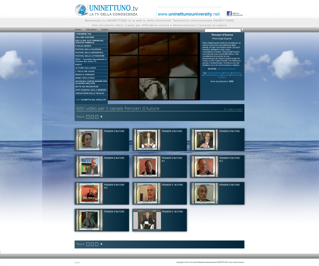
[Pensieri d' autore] (147, 202)
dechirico (235, 75)
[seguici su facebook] (233, 16)
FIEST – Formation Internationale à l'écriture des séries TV (91, 60)
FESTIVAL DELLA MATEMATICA (89, 53)
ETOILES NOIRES (83, 46)
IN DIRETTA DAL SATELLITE (93, 100)
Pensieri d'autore (114, 131)
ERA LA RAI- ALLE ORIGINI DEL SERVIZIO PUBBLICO (89, 42)
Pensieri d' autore (172, 185)
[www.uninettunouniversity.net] (188, 16)
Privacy (77, 262)
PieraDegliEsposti (212, 75)
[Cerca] (242, 30)
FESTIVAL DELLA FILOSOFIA (88, 49)
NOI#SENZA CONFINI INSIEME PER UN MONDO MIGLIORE (91, 82)
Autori (104, 29)
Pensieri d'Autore (227, 69)
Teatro (228, 73)
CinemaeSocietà (215, 73)
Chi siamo (91, 29)
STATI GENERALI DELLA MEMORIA (91, 90)
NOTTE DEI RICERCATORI (86, 87)
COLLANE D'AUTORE (84, 37)
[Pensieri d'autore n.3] (89, 202)
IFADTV (78, 65)
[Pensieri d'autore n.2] (205, 175)
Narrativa (236, 73)
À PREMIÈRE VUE (83, 34)
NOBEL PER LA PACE (85, 78)
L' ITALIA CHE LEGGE (85, 71)
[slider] (149, 97)
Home (78, 29)
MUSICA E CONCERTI (85, 75)
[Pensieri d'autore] (89, 149)
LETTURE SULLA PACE (85, 68)
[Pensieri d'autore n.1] (147, 175)
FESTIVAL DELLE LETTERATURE (90, 56)
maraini (222, 77)
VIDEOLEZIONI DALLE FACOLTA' (89, 93)
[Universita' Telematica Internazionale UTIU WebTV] (107, 15)
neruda (226, 75)
